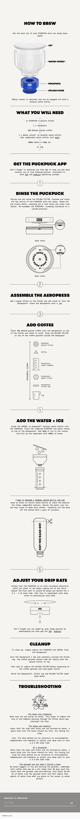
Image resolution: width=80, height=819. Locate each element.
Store (58, 4)
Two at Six (9, 816)
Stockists (43, 4)
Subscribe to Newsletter (16, 798)
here (57, 137)
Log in (44, 10)
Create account (54, 10)
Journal (51, 4)
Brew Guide (33, 4)
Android (37, 174)
